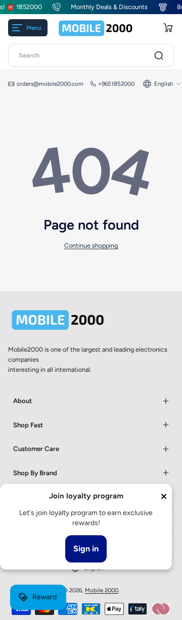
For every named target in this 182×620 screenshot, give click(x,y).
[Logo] (95, 28)
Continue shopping (91, 245)
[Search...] (159, 55)
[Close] (164, 496)
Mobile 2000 (101, 590)
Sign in (86, 548)
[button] (168, 28)
